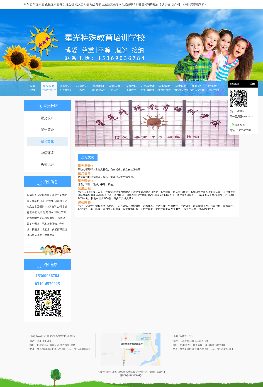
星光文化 (47, 141)
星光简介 (47, 130)
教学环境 (47, 153)
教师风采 (47, 164)
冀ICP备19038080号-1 (131, 375)
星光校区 (47, 118)
